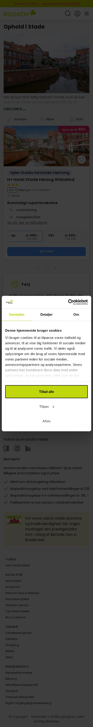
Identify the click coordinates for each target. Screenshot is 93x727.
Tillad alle (46, 392)
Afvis (46, 421)
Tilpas (44, 406)
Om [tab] (76, 314)
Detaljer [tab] (46, 314)
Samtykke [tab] (17, 314)
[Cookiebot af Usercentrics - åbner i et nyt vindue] (68, 302)
